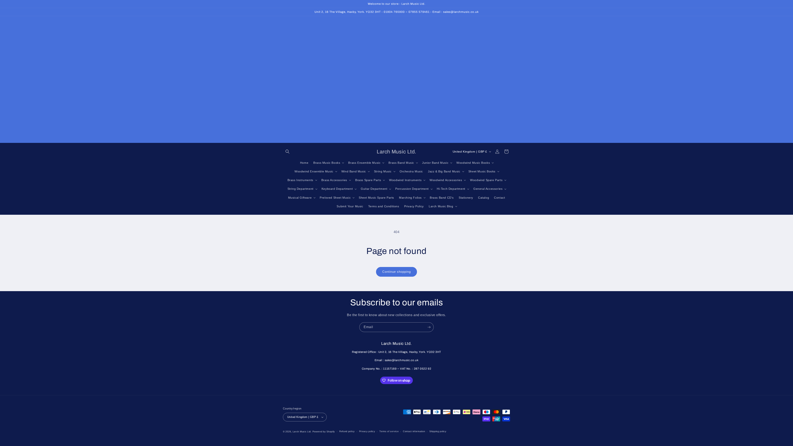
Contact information (414, 431)
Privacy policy (367, 431)
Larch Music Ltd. (302, 431)
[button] (287, 151)
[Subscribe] (428, 327)
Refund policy (347, 431)
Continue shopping (396, 271)
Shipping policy (437, 431)
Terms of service (389, 431)
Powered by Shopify (323, 431)
